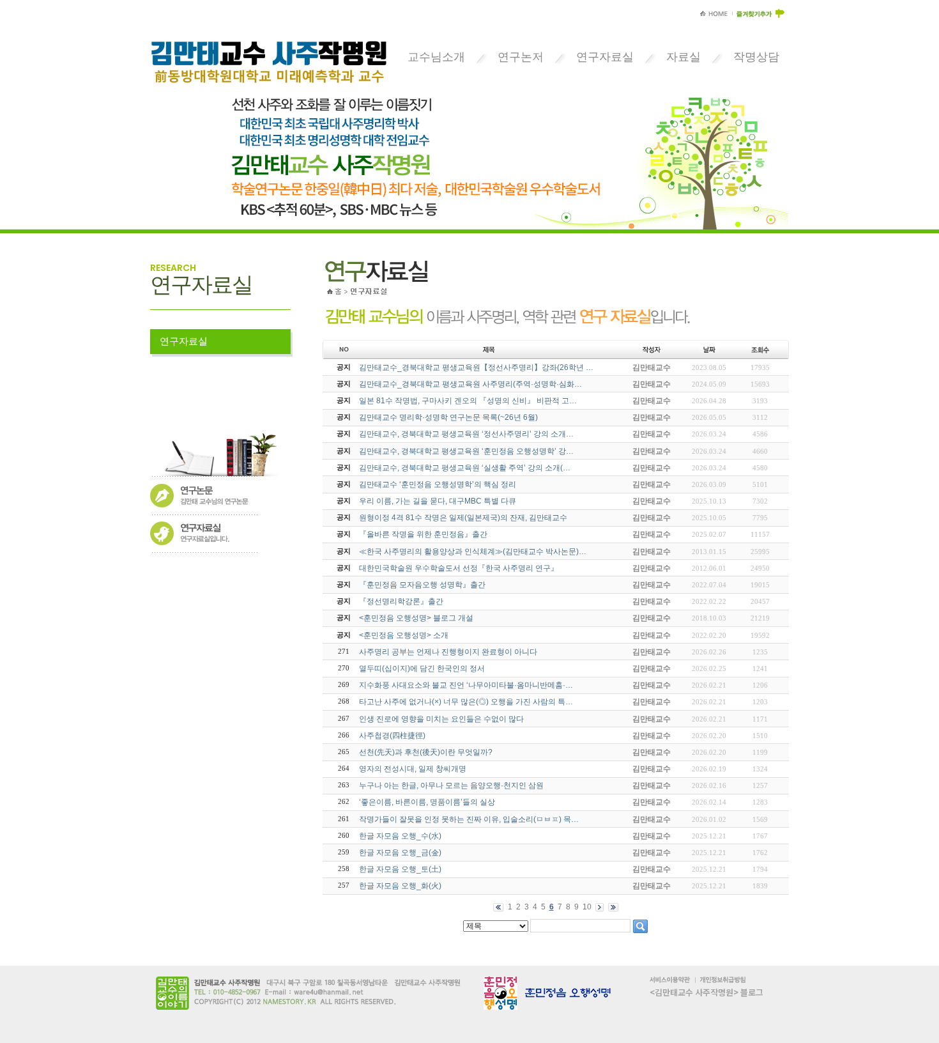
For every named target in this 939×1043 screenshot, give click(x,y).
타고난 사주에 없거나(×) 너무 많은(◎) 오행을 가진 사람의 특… (466, 701)
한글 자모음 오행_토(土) (400, 869)
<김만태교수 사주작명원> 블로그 (706, 992)
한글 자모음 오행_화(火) (400, 885)
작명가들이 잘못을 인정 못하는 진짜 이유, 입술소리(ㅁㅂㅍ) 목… (469, 819)
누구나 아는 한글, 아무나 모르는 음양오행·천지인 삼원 (451, 785)
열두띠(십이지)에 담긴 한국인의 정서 (422, 668)
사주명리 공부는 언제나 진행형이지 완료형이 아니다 (448, 651)
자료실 (683, 56)
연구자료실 (605, 56)
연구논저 (521, 56)
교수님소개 (436, 56)
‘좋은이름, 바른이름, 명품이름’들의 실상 (427, 802)
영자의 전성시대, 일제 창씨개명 (412, 768)
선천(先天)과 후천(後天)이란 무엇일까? (425, 752)
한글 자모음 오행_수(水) (400, 835)
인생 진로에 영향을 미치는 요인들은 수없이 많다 (441, 719)
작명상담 (756, 56)
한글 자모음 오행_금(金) (400, 852)
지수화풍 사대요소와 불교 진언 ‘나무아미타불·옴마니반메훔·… (466, 685)
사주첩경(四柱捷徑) (392, 735)
